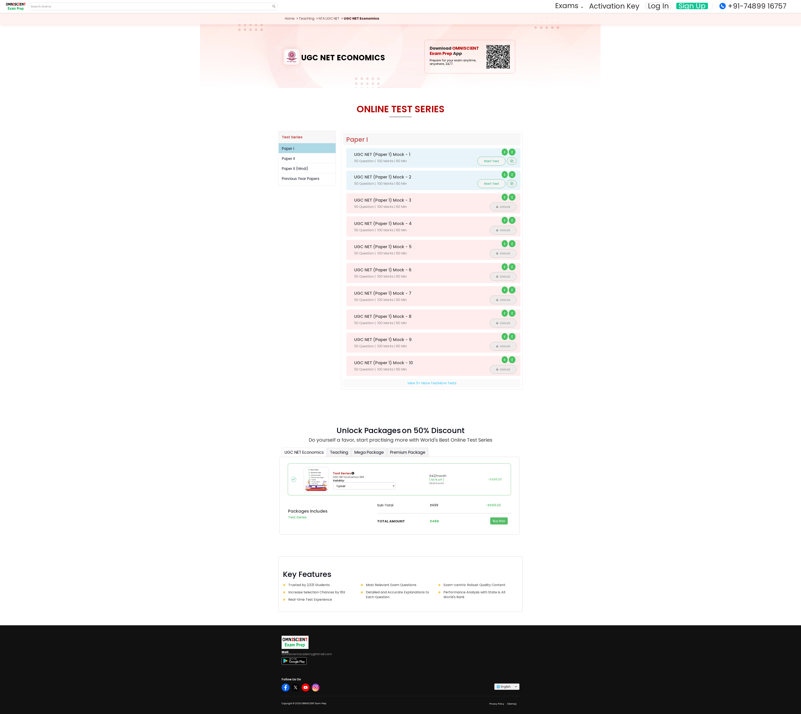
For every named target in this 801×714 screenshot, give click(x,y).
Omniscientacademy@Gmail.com (307, 654)
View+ (431, 383)
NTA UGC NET (329, 18)
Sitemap (511, 703)
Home (290, 18)
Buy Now (499, 521)
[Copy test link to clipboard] (512, 161)
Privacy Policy (496, 703)
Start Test (491, 161)
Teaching (306, 18)
